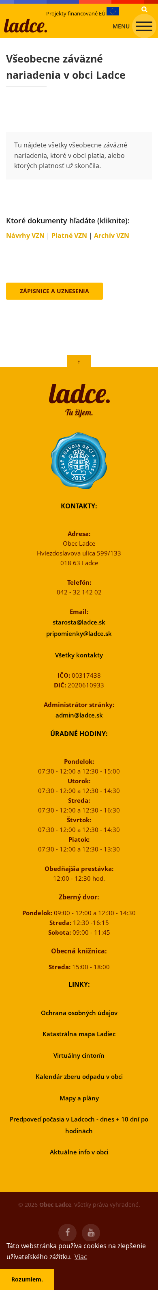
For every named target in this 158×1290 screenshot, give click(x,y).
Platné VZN (69, 235)
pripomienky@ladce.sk (79, 633)
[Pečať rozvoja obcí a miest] (79, 460)
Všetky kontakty (79, 655)
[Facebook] (67, 1233)
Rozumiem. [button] (27, 1279)
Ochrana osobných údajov (79, 1013)
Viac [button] (81, 1256)
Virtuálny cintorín (79, 1055)
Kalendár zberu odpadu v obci (79, 1076)
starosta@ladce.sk (79, 622)
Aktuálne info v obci (79, 1152)
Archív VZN (111, 235)
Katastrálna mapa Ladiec (79, 1034)
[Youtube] (91, 1233)
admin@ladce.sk (79, 715)
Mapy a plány (79, 1098)
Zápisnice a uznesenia (54, 291)
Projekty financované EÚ (76, 13)
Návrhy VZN (25, 235)
